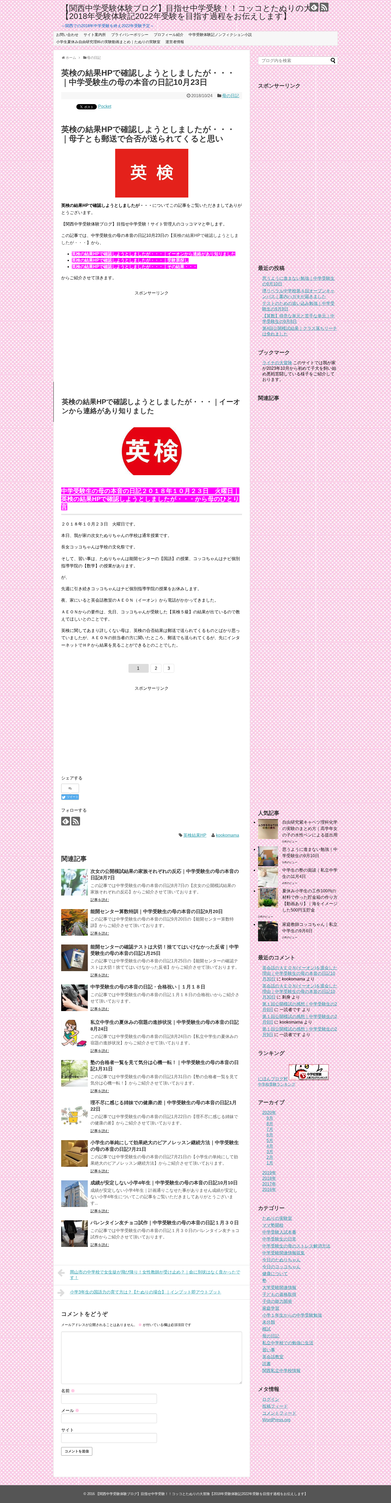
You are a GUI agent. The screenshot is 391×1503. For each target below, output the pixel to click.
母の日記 (230, 95)
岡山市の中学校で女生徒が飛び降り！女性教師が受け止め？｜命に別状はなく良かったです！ (155, 1275)
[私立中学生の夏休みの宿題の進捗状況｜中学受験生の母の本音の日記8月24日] (74, 1033)
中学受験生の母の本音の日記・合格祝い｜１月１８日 (147, 986)
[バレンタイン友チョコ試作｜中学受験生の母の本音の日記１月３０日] (74, 1233)
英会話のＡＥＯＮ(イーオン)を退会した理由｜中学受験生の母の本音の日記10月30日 (299, 973)
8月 (270, 1124)
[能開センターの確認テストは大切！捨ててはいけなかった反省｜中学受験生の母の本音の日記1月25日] (74, 957)
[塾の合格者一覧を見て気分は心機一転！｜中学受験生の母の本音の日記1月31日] (74, 1073)
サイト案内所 (95, 34)
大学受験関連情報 (279, 1287)
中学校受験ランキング (276, 1084)
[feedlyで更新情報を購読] (314, 7)
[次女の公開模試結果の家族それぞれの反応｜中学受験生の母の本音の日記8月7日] (74, 882)
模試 (266, 1329)
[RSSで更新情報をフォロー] (324, 7)
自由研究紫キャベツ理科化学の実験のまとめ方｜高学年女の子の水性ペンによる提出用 (310, 828)
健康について (275, 1273)
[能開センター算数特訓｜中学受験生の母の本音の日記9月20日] (74, 922)
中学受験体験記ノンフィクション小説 (220, 34)
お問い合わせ (67, 34)
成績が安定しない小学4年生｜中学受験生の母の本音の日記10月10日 (164, 1182)
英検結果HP (194, 835)
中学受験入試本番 (279, 1232)
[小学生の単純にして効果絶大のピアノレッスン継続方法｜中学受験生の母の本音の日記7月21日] (74, 1153)
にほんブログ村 (273, 1079)
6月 (270, 1135)
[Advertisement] (151, 334)
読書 (266, 1363)
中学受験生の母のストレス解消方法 (296, 1246)
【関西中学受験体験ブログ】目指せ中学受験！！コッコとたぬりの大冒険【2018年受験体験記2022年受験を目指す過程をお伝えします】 (194, 12)
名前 (68, 1391)
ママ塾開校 (273, 1225)
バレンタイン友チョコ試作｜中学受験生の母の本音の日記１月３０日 (164, 1222)
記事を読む (99, 900)
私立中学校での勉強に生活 (287, 1343)
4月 (270, 1146)
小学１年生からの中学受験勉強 (292, 1315)
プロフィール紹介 (169, 34)
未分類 (268, 1322)
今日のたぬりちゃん (281, 1260)
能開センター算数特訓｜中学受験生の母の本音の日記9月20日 (156, 911)
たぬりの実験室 (277, 1218)
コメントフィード (279, 1413)
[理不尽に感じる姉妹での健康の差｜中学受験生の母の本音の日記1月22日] (74, 1113)
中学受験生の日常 (279, 1239)
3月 (270, 1151)
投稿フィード (275, 1406)
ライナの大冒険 (277, 362)
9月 (270, 1118)
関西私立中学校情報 (281, 1370)
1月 (270, 1163)
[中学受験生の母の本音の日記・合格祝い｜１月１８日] (74, 997)
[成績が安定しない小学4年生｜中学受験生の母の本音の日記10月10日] (74, 1193)
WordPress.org (276, 1420)
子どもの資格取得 (279, 1294)
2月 (270, 1157)
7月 (270, 1129)
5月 (270, 1140)
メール (70, 1410)
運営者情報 (174, 42)
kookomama (227, 835)
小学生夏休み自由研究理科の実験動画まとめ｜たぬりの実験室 (108, 42)
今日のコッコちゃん (281, 1266)
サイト (67, 1430)
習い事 (268, 1350)
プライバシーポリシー (129, 34)
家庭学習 (270, 1308)
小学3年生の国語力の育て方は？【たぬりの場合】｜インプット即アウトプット (145, 1292)
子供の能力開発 (277, 1301)
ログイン (270, 1399)
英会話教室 (273, 1356)
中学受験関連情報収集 (283, 1253)
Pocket (104, 106)
